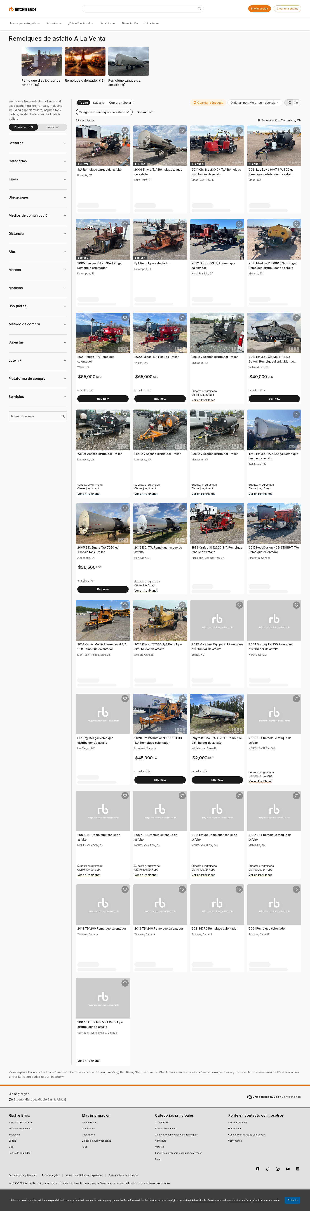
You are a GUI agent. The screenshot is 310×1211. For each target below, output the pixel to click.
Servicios (106, 23)
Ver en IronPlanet (203, 400)
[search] (63, 416)
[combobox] (255, 102)
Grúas (158, 1159)
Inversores (14, 1135)
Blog (11, 1147)
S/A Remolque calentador (152, 263)
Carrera (12, 1141)
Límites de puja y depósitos (96, 1141)
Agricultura (160, 1141)
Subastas (52, 23)
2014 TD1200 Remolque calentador (101, 928)
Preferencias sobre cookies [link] (123, 1175)
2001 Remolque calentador (267, 928)
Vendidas (52, 127)
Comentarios (235, 1141)
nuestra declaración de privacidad (245, 1200)
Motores (159, 1147)
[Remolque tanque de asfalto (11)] (128, 90)
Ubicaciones (151, 23)
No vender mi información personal (84, 1175)
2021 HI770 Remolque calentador (215, 928)
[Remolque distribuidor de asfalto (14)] (42, 90)
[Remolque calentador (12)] (85, 86)
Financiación (130, 23)
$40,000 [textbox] (258, 376)
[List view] (297, 102)
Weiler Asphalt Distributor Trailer (99, 454)
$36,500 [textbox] (87, 567)
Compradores (89, 1122)
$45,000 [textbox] (144, 757)
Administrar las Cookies (204, 1200)
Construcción (162, 1122)
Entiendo (292, 1200)
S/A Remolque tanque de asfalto (99, 169)
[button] (42, 69)
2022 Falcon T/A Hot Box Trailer (156, 357)
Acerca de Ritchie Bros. (21, 1122)
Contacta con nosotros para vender (247, 1135)
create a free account (204, 1072)
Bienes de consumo (165, 1128)
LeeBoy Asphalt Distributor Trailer (215, 357)
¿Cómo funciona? (79, 23)
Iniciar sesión (259, 8)
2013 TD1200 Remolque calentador (158, 928)
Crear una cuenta (288, 8)
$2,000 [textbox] (200, 757)
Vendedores (88, 1128)
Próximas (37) (23, 127)
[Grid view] (288, 102)
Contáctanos (291, 1097)
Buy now (103, 398)
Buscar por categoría (23, 23)
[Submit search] (199, 8)
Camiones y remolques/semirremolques (176, 1135)
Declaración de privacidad (22, 1175)
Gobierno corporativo (20, 1128)
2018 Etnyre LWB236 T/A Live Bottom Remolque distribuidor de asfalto (271, 361)
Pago (84, 1147)
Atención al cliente (238, 1122)
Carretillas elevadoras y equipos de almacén (178, 1153)
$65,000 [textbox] (86, 376)
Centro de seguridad (19, 1153)
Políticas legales (51, 1175)
